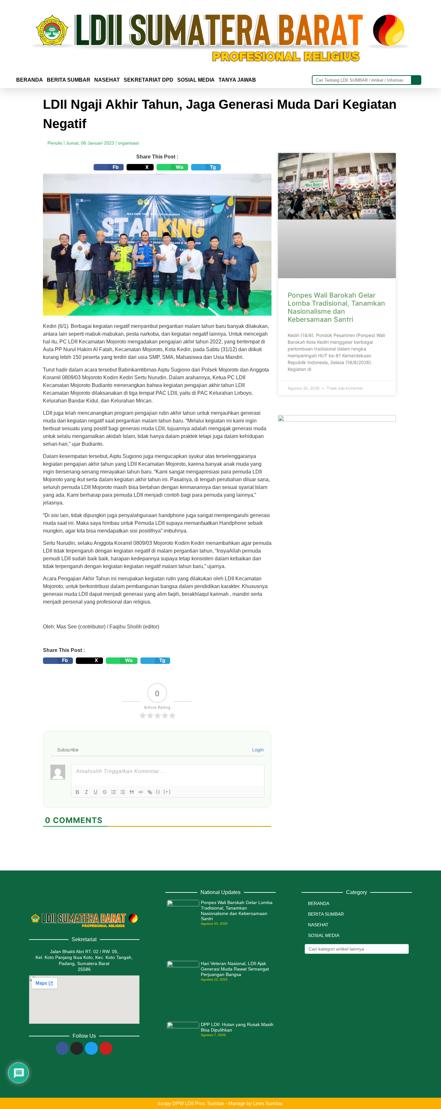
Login (257, 749)
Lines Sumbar (267, 1103)
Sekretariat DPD (148, 80)
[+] (167, 791)
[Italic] (86, 792)
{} (158, 791)
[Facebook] (62, 1048)
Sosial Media (196, 80)
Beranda (29, 80)
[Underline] (95, 792)
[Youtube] (105, 1048)
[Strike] (104, 792)
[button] (109, 167)
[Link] (149, 792)
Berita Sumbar (326, 914)
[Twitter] (91, 1048)
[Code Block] (140, 792)
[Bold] (77, 792)
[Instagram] (76, 1048)
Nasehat (107, 80)
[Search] (416, 80)
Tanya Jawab (237, 80)
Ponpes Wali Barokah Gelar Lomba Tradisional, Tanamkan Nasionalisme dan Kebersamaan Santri (336, 307)
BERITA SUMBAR (68, 80)
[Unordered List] (122, 792)
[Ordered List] (113, 792)
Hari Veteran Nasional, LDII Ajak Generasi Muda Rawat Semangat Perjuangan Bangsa (235, 969)
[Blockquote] (131, 792)
